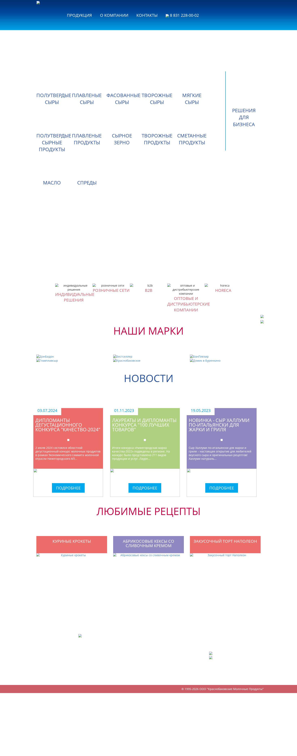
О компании (114, 15)
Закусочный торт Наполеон (225, 541)
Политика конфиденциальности (225, 670)
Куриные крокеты (72, 541)
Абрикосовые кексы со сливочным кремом (148, 543)
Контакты (147, 15)
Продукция (79, 15)
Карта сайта (217, 676)
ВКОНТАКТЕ (221, 653)
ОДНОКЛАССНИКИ (226, 657)
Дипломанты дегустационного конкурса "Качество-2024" (67, 425)
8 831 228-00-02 (184, 15)
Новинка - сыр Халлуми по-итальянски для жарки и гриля (219, 425)
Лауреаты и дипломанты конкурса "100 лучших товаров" (144, 425)
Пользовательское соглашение (236, 664)
